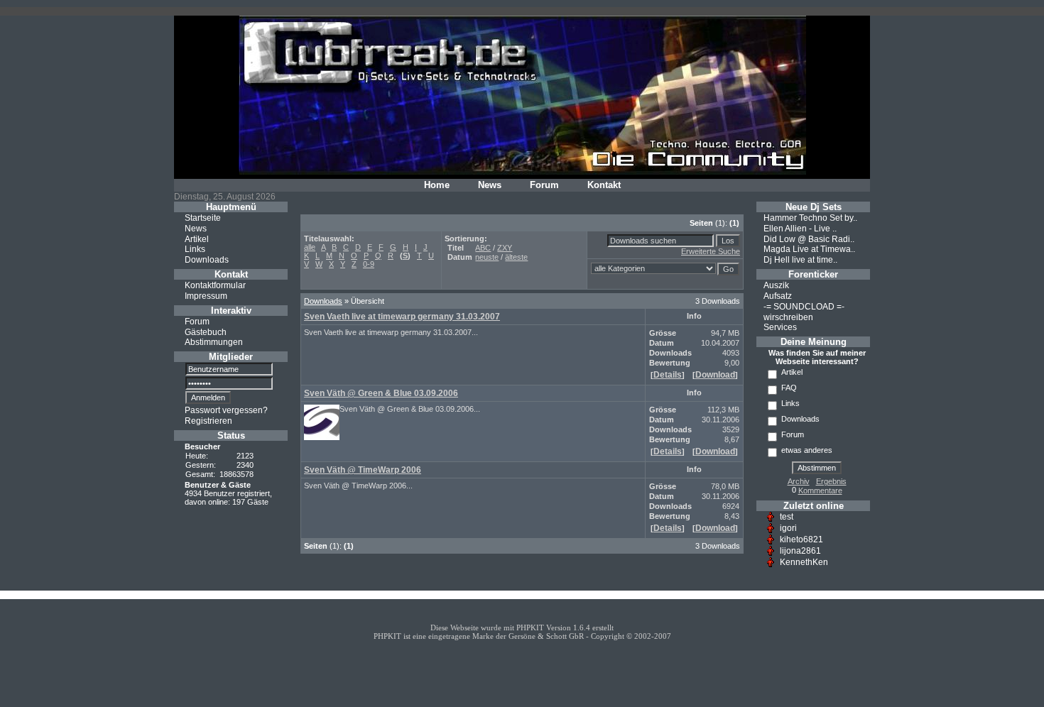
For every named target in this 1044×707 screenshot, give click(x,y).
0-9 (368, 264)
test (786, 517)
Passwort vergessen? (226, 410)
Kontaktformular (215, 285)
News (489, 185)
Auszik (776, 285)
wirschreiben (788, 317)
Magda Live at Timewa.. (809, 249)
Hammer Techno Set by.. (810, 218)
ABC (483, 247)
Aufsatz (777, 296)
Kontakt (604, 185)
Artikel (197, 238)
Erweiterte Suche (710, 251)
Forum (544, 185)
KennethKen (804, 562)
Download (715, 375)
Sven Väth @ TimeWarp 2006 (362, 470)
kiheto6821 (801, 539)
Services (780, 327)
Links (195, 249)
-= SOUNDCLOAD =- (803, 307)
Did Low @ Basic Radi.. (808, 238)
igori (788, 528)
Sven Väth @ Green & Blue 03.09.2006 (381, 393)
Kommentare (820, 490)
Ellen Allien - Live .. (800, 229)
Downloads (207, 260)
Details (667, 375)
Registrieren (208, 421)
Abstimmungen (214, 342)
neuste (487, 257)
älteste (516, 257)
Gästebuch (206, 331)
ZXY (504, 247)
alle (309, 247)
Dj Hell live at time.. (800, 260)
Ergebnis (831, 481)
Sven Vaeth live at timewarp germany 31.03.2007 (402, 317)
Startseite (203, 218)
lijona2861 (800, 551)
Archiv (799, 481)
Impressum (206, 296)
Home (437, 185)
